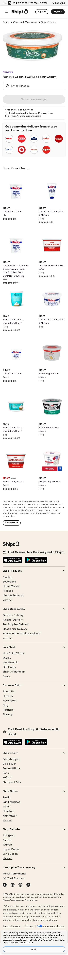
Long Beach (10, 854)
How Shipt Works (13, 653)
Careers (8, 696)
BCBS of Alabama (14, 878)
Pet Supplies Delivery (16, 624)
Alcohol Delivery (13, 619)
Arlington (8, 835)
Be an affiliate (11, 768)
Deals (6, 676)
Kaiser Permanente (14, 873)
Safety (7, 777)
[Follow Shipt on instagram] (13, 885)
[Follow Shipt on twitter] (28, 885)
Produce (8, 591)
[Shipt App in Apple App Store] (12, 560)
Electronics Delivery (15, 629)
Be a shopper (11, 759)
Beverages (9, 581)
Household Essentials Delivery (21, 633)
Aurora (7, 840)
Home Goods (11, 586)
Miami (6, 806)
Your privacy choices (53, 926)
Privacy (29, 926)
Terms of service (11, 926)
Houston (8, 811)
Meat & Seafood (13, 595)
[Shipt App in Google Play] (36, 560)
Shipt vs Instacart (14, 671)
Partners (8, 710)
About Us (8, 691)
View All (7, 600)
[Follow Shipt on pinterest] (20, 885)
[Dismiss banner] (5, 3)
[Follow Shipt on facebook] (5, 885)
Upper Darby (11, 849)
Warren (7, 844)
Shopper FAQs (12, 782)
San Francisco (11, 802)
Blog (5, 705)
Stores (7, 658)
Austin (6, 797)
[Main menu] (6, 12)
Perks (6, 773)
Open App (58, 3)
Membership (10, 662)
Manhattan (10, 815)
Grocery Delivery (13, 615)
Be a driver (9, 764)
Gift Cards (9, 667)
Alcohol (7, 577)
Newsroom (9, 700)
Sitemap (8, 714)
